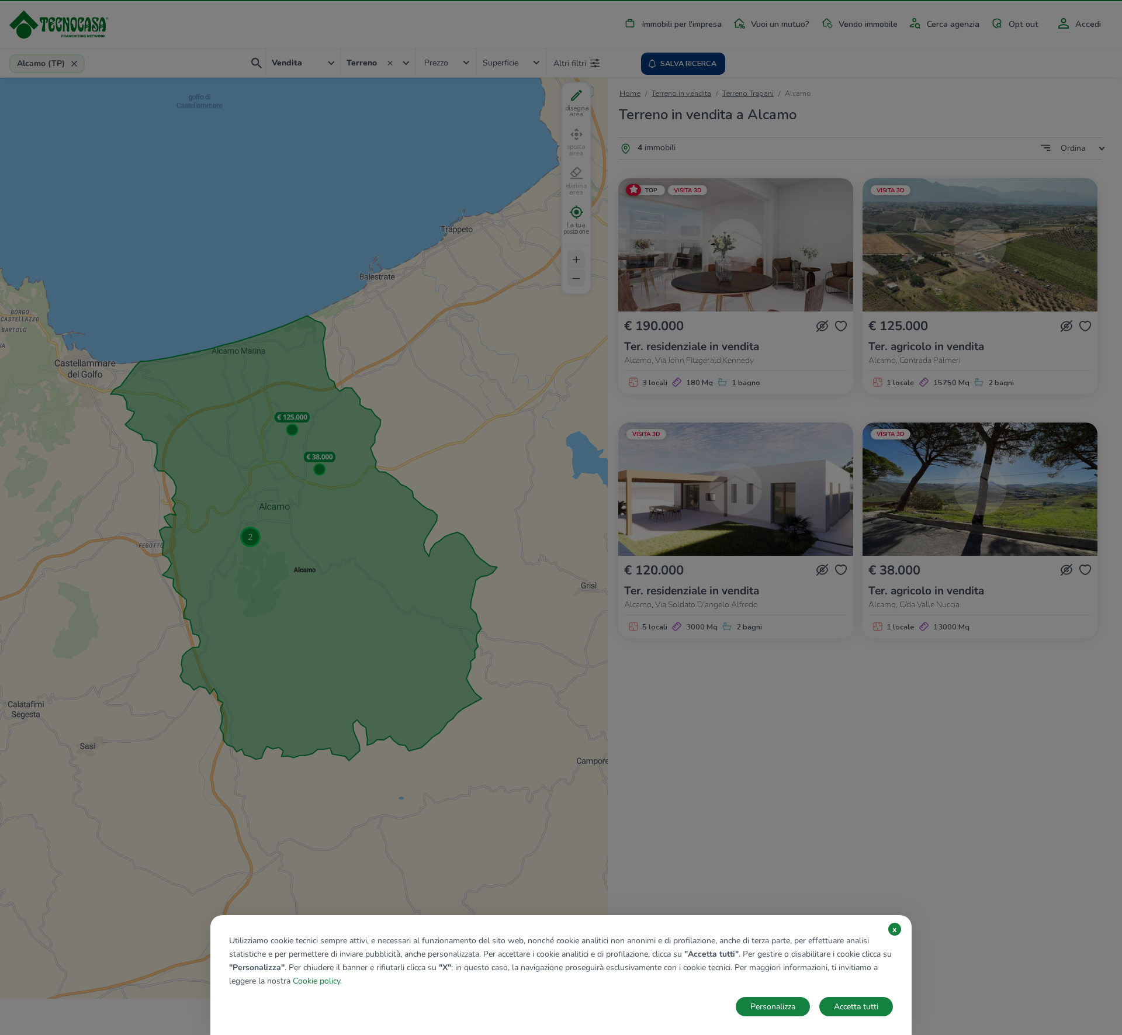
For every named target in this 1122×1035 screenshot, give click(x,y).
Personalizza (772, 1006)
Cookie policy (316, 980)
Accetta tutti (856, 1006)
